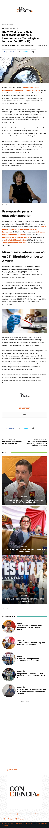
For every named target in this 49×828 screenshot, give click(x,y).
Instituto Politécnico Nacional (15, 240)
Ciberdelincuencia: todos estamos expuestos (12, 442)
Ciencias (10, 24)
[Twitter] (4, 819)
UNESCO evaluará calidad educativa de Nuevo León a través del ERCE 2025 (36, 443)
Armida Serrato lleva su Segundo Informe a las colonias (24, 550)
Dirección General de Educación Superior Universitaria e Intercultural (24, 229)
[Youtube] (16, 819)
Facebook (11, 814)
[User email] (24, 415)
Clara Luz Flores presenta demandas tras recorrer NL (24, 600)
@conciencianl (12, 769)
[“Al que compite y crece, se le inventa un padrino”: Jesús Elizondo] (24, 480)
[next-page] (7, 608)
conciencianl (10, 45)
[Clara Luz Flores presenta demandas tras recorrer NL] (24, 579)
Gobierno (24, 546)
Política (24, 497)
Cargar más (23, 701)
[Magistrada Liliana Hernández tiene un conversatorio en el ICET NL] (9, 674)
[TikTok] (31, 814)
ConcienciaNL (9, 824)
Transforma (6, 825)
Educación (21, 671)
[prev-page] (3, 608)
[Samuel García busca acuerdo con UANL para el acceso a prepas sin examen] (9, 690)
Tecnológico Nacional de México (14, 242)
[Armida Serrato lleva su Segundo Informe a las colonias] (24, 530)
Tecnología (13, 28)
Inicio (4, 24)
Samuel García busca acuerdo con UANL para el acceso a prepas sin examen (31, 692)
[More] (33, 51)
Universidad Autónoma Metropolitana (16, 237)
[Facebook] (4, 814)
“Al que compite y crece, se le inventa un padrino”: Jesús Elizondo (24, 501)
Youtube (21, 819)
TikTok (37, 814)
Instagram (24, 814)
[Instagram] (18, 814)
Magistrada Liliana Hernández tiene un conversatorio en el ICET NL (31, 676)
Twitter (10, 819)
